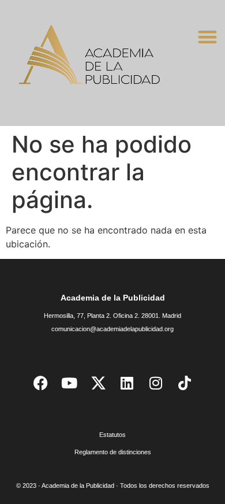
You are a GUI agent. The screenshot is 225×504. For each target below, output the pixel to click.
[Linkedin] (126, 382)
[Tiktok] (184, 382)
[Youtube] (69, 382)
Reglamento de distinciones (112, 452)
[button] (207, 36)
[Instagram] (155, 382)
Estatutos (112, 434)
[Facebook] (40, 382)
